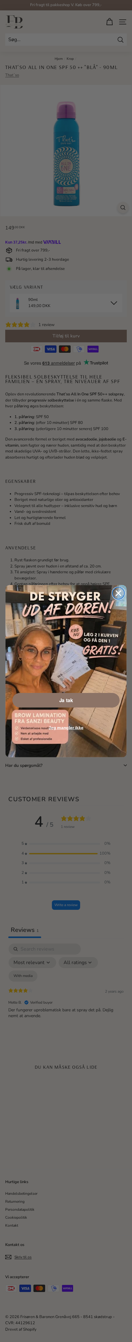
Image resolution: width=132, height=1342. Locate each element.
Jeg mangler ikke (66, 727)
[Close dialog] (118, 593)
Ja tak (66, 700)
